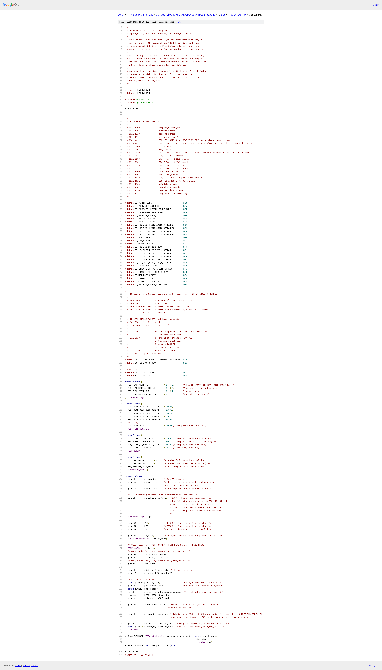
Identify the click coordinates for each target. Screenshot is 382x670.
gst (223, 14)
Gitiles (18, 665)
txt (369, 665)
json (376, 665)
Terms (34, 665)
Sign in (376, 4)
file (179, 22)
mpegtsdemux (237, 14)
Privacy (26, 665)
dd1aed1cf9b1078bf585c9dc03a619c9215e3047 (185, 14)
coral (121, 14)
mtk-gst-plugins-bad (140, 14)
